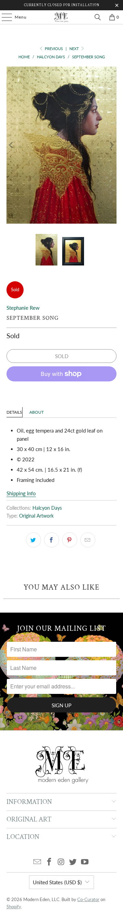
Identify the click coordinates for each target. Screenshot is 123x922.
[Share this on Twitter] (33, 539)
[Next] (111, 145)
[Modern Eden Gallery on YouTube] (85, 862)
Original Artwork (36, 516)
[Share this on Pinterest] (69, 539)
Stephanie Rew (23, 308)
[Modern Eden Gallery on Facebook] (49, 862)
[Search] (97, 17)
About (36, 412)
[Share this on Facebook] (51, 539)
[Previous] (11, 145)
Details (14, 412)
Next (74, 48)
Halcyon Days (47, 508)
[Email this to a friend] (87, 539)
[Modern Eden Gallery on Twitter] (73, 862)
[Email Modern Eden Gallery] (37, 862)
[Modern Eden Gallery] (61, 17)
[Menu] (3, 17)
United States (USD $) (57, 882)
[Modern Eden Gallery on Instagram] (61, 862)
